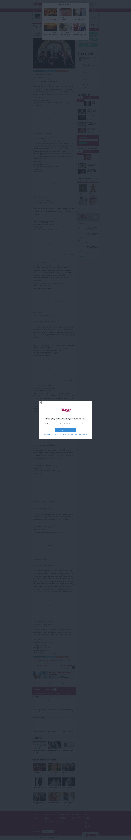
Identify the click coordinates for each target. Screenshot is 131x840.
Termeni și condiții (57, 434)
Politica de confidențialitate (81, 434)
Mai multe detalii (47, 434)
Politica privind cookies (68, 434)
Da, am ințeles (65, 430)
